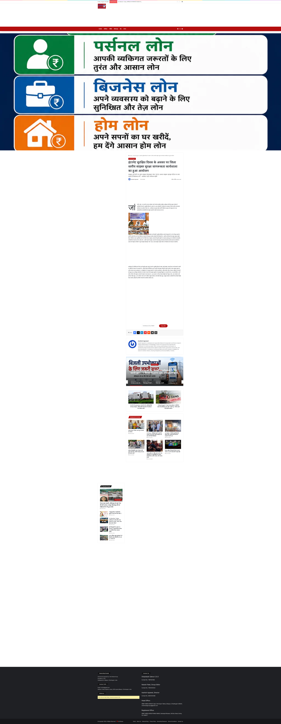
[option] (154, 371)
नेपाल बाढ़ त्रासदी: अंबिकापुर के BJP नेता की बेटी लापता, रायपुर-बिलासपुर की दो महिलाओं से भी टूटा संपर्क (110, 505)
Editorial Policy (145, 721)
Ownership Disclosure (162, 721)
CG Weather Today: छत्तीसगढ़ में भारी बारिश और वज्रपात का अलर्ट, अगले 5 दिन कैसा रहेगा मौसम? (154, 371)
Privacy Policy (153, 721)
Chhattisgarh (136, 155)
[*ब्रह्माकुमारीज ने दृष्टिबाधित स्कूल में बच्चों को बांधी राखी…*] (104, 514)
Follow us (101, 693)
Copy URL (163, 325)
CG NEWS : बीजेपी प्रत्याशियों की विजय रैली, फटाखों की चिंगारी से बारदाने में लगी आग (172, 434)
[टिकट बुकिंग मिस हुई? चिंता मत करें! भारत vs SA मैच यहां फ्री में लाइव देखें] (173, 444)
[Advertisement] (155, 15)
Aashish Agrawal (134, 179)
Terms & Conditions (172, 721)
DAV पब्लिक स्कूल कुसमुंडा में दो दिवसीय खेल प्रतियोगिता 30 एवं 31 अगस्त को (132, 1)
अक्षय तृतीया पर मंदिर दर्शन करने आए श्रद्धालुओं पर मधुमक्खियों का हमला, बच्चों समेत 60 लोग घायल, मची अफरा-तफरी (155, 455)
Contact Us (180, 721)
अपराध (124, 28)
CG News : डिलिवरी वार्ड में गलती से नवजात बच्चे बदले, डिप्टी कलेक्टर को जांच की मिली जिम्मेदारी (154, 434)
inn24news (120, 721)
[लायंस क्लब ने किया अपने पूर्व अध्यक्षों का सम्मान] (136, 424)
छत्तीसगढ (105, 28)
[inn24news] (102, 6)
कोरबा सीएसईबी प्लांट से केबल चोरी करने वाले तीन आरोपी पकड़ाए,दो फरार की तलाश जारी (136, 452)
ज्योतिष (110, 28)
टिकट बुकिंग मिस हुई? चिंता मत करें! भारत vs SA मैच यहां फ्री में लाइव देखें (172, 451)
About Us (139, 721)
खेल (120, 28)
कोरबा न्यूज (116, 28)
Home (100, 28)
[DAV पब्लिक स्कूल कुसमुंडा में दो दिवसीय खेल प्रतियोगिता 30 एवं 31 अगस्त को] (104, 537)
